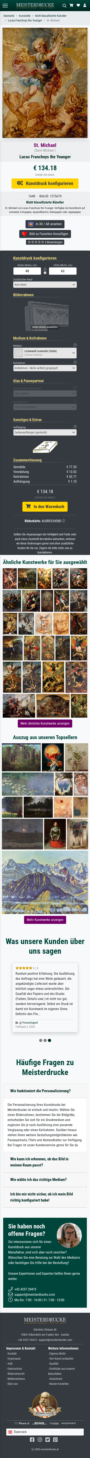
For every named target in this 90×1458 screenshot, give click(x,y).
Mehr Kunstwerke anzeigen (45, 920)
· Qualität (53, 1364)
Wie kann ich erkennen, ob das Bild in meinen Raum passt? (39, 1162)
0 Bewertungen (53, 242)
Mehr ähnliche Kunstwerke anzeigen (45, 723)
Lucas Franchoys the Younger (25, 20)
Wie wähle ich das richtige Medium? (38, 1179)
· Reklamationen (15, 1379)
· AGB (9, 1364)
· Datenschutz (14, 1369)
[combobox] (45, 284)
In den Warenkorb (47, 506)
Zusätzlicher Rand (22, 279)
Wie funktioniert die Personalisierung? (40, 1090)
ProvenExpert (30, 1023)
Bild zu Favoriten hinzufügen (47, 234)
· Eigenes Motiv (57, 1353)
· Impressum (13, 1358)
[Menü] (5, 5)
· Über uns (12, 1384)
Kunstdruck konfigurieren (48, 183)
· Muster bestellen (58, 1384)
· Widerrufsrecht (15, 1374)
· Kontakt (11, 1353)
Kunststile (25, 16)
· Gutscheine (55, 1379)
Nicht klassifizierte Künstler (51, 16)
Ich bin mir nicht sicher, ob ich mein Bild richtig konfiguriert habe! (41, 1197)
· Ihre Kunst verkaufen (60, 1358)
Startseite (8, 16)
